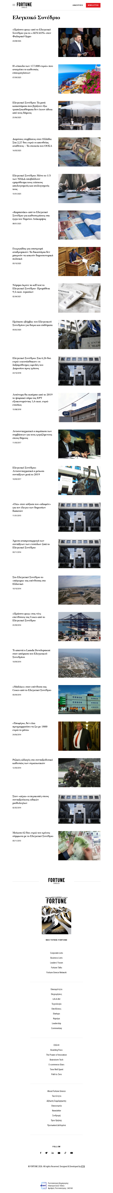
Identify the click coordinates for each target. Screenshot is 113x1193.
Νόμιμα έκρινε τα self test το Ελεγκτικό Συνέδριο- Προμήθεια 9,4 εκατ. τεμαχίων (31, 288)
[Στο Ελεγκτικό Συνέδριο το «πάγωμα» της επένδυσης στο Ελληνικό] (79, 590)
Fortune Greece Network (56, 972)
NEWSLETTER (93, 5)
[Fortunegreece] (24, 7)
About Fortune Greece (56, 1091)
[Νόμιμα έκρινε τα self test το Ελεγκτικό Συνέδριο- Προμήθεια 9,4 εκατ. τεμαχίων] (79, 297)
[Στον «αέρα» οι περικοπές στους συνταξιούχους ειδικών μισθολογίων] (79, 809)
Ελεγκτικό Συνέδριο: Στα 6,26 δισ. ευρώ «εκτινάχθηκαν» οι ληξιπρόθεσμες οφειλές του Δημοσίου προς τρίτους (32, 363)
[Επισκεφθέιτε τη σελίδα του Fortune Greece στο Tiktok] (65, 1153)
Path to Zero (56, 1074)
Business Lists (56, 958)
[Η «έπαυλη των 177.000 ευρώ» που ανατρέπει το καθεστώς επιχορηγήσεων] (79, 78)
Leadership (56, 1023)
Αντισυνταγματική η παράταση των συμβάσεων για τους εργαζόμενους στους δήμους (32, 435)
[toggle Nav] (14, 5)
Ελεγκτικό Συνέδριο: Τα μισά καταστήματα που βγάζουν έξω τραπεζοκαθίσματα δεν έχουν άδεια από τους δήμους (32, 108)
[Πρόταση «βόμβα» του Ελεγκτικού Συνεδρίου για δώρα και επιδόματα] (79, 334)
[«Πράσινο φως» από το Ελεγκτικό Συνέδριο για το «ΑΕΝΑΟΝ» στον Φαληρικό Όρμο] (79, 42)
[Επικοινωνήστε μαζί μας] (71, 1153)
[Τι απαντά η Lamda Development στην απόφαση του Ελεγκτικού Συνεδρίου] (79, 663)
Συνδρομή (56, 1115)
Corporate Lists (56, 953)
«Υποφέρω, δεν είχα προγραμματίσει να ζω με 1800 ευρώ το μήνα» (30, 727)
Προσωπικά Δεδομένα (56, 1125)
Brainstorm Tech (56, 1060)
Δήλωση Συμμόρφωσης (56, 1101)
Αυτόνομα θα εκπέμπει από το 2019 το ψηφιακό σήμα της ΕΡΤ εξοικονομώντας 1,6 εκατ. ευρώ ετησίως (33, 400)
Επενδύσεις (56, 1009)
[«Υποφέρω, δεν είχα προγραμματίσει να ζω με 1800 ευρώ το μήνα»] (79, 736)
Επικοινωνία (56, 1106)
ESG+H (56, 1045)
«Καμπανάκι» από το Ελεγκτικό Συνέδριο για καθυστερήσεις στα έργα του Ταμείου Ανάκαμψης (31, 215)
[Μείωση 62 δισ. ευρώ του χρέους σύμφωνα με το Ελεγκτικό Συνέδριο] (79, 845)
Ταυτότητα (56, 1096)
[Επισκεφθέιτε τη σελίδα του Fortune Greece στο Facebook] (40, 1153)
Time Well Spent (56, 1069)
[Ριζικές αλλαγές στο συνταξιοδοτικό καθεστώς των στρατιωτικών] (79, 772)
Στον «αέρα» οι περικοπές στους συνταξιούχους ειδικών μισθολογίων (31, 800)
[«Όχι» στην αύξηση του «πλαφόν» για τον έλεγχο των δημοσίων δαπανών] (79, 517)
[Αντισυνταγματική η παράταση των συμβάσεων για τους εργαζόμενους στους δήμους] (79, 444)
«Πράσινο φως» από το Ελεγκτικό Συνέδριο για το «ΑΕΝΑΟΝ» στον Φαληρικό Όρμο (32, 33)
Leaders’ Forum (56, 963)
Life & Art (56, 999)
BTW (83, 1166)
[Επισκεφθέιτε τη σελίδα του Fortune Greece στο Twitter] (46, 1153)
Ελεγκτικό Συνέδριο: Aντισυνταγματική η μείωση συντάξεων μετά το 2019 (28, 471)
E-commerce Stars (56, 1064)
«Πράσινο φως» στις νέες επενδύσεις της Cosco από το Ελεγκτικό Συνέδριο (29, 617)
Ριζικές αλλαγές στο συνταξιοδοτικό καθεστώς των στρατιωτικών (33, 761)
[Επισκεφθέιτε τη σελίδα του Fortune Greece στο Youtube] (59, 1153)
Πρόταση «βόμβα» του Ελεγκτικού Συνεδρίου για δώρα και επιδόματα (33, 323)
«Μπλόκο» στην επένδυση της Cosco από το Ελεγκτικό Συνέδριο (32, 688)
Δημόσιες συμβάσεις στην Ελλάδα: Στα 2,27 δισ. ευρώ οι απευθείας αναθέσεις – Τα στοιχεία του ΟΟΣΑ (32, 142)
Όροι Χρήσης (56, 1120)
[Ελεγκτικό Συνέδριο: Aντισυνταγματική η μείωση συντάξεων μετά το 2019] (79, 480)
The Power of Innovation (56, 1055)
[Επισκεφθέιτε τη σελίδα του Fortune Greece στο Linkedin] (53, 1153)
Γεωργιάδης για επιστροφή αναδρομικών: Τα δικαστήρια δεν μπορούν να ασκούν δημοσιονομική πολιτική (33, 254)
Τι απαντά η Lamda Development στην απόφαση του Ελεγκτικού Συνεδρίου (31, 654)
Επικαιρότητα (56, 989)
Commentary (56, 1028)
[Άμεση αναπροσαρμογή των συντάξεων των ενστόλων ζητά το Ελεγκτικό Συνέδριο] (79, 553)
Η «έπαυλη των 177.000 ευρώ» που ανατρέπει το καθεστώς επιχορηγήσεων (33, 69)
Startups (56, 1013)
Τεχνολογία (56, 1004)
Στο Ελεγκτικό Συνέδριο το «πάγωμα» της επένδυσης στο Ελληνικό (29, 581)
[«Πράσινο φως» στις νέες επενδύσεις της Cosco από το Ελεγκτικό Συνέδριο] (79, 626)
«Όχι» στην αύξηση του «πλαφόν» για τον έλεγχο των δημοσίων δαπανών (32, 507)
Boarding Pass (56, 1050)
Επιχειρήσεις (56, 994)
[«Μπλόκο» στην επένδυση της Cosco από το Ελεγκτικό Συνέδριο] (79, 699)
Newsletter (56, 1110)
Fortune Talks (56, 967)
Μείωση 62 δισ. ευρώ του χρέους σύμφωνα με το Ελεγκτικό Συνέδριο (33, 834)
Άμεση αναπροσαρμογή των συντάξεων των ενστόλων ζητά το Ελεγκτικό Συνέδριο (31, 544)
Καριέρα (56, 1018)
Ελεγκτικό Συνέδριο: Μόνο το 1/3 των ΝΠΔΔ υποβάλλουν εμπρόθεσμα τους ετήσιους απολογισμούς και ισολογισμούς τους (32, 182)
